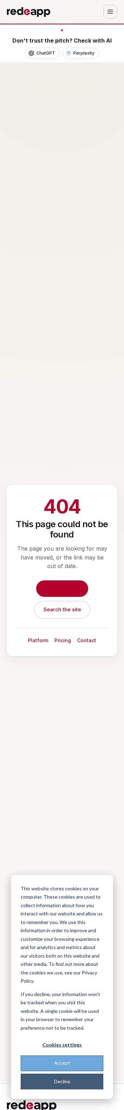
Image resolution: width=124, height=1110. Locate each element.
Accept (62, 1063)
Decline (62, 1081)
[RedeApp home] (28, 11)
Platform (38, 640)
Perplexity (83, 53)
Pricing (62, 640)
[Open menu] (110, 12)
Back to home (62, 588)
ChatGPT (46, 53)
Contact (86, 640)
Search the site (62, 609)
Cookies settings (62, 1045)
